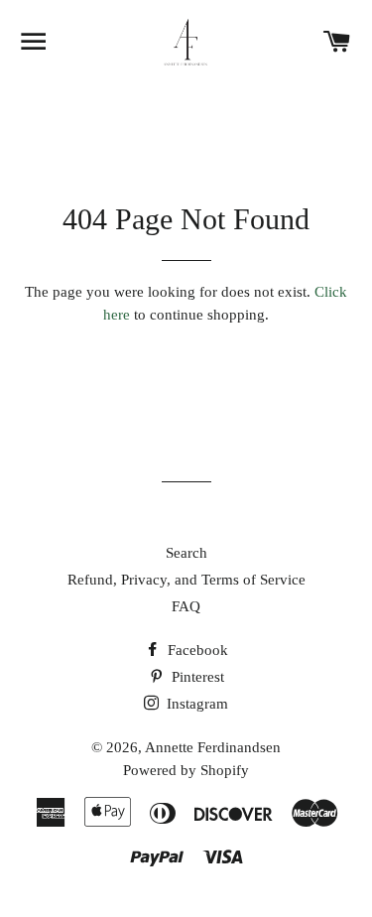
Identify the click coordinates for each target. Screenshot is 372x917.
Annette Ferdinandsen (213, 747)
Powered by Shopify (186, 770)
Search (186, 553)
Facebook (196, 650)
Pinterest (196, 677)
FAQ (186, 606)
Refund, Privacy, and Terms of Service (186, 580)
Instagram (195, 704)
